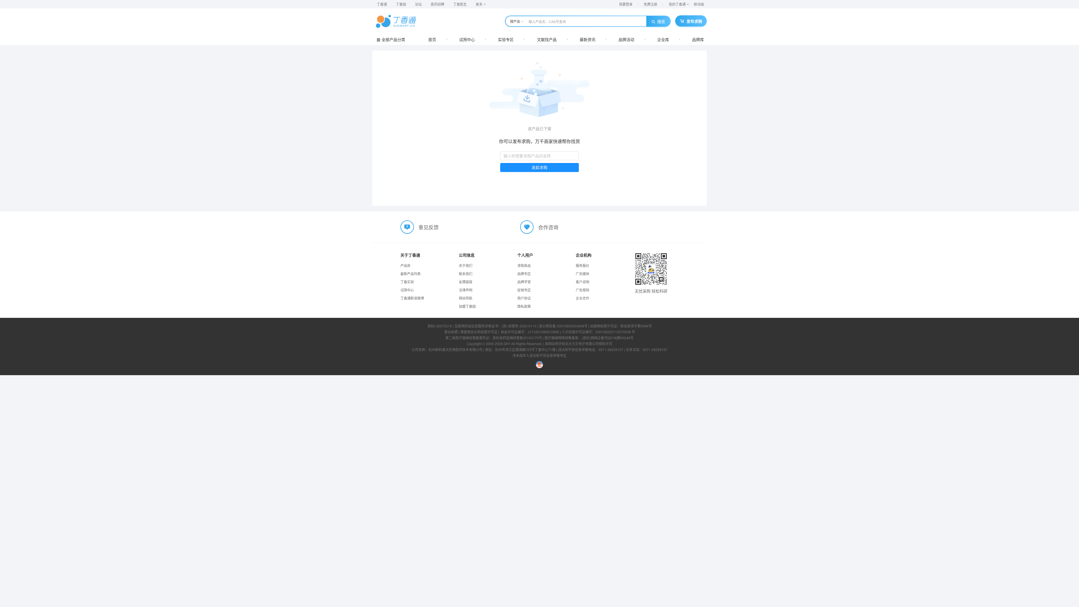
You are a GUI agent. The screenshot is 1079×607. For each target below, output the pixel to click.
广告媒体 (582, 273)
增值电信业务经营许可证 (478, 331)
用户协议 (524, 298)
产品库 (405, 265)
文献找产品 (547, 39)
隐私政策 (524, 306)
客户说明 (582, 281)
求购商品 (524, 265)
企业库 (663, 39)
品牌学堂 (524, 281)
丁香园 (401, 4)
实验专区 (506, 39)
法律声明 (465, 289)
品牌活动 (626, 39)
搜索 (661, 21)
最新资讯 (587, 39)
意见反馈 (428, 227)
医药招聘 (437, 4)
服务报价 (582, 265)
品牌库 (698, 39)
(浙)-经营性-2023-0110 (519, 325)
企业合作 (582, 298)
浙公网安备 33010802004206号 (563, 325)
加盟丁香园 (467, 306)
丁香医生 (460, 4)
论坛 (418, 4)
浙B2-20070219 (439, 325)
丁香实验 (407, 281)
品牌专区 (524, 273)
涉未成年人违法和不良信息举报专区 (539, 355)
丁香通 (382, 4)
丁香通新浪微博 (412, 298)
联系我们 (465, 273)
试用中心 (467, 39)
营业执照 (451, 331)
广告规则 (582, 289)
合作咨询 (548, 227)
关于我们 (465, 265)
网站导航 (465, 298)
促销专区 (524, 289)
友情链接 (465, 281)
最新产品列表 (410, 273)
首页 (432, 39)
